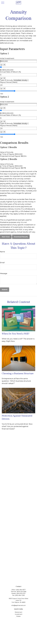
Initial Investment (7, 58)
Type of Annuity (6, 80)
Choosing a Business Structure (18, 373)
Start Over (6, 237)
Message (3, 273)
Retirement (18, 612)
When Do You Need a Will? (15, 333)
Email (2, 263)
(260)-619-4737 (21, 593)
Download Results (21, 237)
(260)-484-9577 (21, 590)
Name (2, 252)
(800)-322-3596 (21, 591)
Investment (18, 614)
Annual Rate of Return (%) (10, 72)
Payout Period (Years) (8, 82)
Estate (18, 616)
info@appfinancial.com (18, 605)
